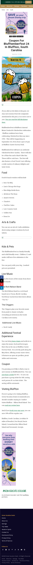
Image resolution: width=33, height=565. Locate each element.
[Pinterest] (12, 550)
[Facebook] (3, 550)
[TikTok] (15, 550)
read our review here (12, 405)
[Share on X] (2, 281)
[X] (18, 550)
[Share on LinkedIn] (2, 288)
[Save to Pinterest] (2, 284)
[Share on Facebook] (2, 277)
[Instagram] (9, 550)
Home (3, 10)
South (11, 10)
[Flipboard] (6, 550)
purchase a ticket (8, 375)
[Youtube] (21, 550)
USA (8, 10)
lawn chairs (16, 341)
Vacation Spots (20, 36)
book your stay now (17, 410)
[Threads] (24, 550)
